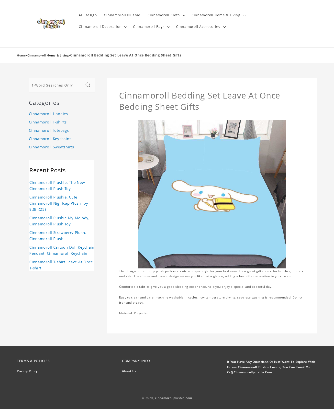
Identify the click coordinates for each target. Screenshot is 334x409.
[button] (166, 15)
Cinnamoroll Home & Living (48, 55)
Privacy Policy (27, 371)
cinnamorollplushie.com (173, 398)
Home (21, 55)
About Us (129, 371)
